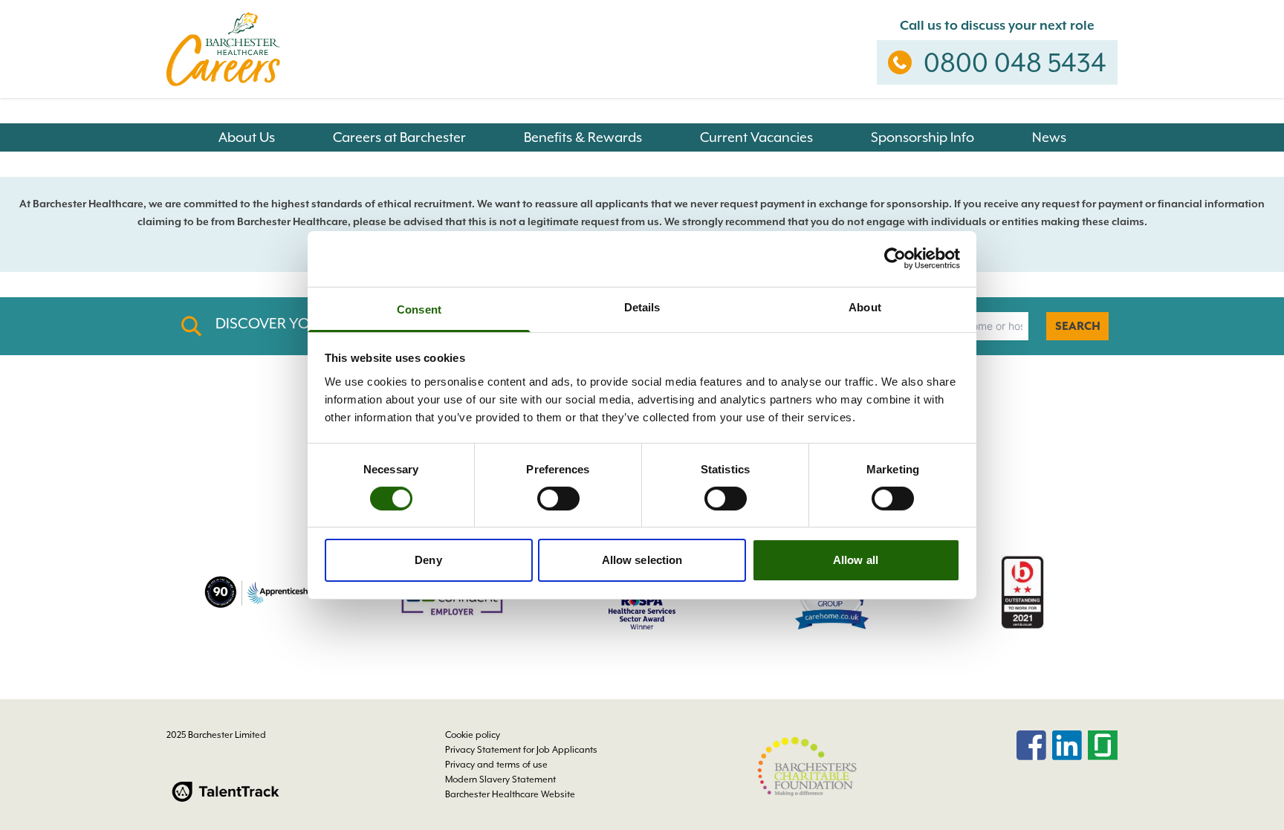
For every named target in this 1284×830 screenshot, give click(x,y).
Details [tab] (642, 306)
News (1049, 137)
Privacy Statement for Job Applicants (521, 750)
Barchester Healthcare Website (510, 794)
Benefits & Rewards (583, 137)
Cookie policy (472, 735)
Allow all (855, 560)
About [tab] (865, 306)
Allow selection (642, 560)
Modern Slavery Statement (500, 779)
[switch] (558, 498)
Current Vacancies (756, 137)
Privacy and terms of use (496, 764)
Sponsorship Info (922, 137)
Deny (428, 560)
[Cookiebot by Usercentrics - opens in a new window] (895, 258)
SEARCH (1077, 326)
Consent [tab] (419, 308)
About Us (246, 137)
